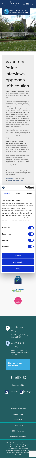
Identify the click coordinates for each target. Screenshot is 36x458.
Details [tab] (18, 193)
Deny (18, 269)
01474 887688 (23, 13)
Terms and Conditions (18, 409)
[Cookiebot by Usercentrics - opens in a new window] (25, 187)
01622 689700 (22, 10)
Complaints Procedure (18, 437)
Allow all (18, 255)
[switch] (31, 234)
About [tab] (29, 193)
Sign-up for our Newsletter (15, 364)
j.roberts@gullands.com (15, 181)
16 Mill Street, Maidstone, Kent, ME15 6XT (19, 336)
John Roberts (10, 178)
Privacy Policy (18, 414)
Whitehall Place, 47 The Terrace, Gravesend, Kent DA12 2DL (20, 352)
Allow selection (18, 262)
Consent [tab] (7, 193)
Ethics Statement (18, 431)
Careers (18, 403)
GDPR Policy (18, 420)
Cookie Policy (18, 425)
